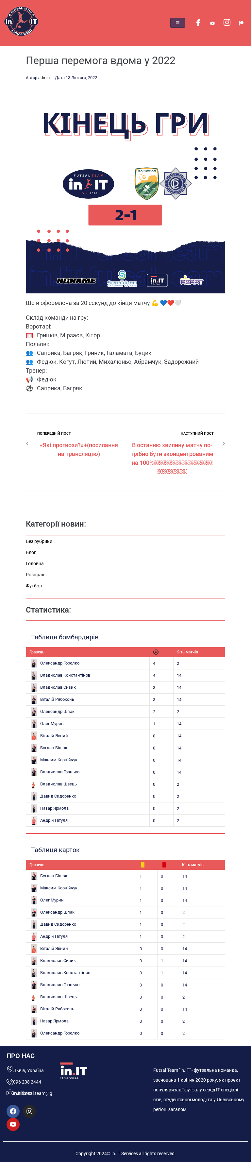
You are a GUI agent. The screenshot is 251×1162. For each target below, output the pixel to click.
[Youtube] (212, 23)
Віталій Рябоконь (57, 699)
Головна (35, 563)
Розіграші (36, 574)
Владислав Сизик (58, 687)
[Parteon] (241, 23)
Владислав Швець (58, 784)
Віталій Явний (54, 735)
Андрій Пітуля (54, 820)
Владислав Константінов (65, 675)
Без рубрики (39, 541)
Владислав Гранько (59, 771)
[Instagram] (227, 23)
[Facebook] (198, 23)
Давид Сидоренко (58, 796)
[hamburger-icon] (177, 23)
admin (44, 77)
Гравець (36, 652)
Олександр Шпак (57, 711)
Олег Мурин (52, 723)
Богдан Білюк (53, 747)
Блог (31, 552)
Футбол (34, 585)
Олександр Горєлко (59, 663)
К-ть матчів (187, 652)
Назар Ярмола (54, 808)
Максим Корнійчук (58, 759)
